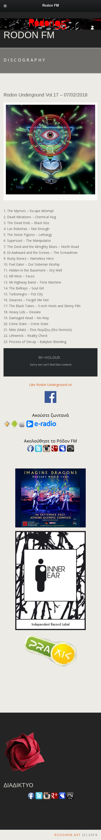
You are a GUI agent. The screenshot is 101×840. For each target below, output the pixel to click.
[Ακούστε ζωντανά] (14, 423)
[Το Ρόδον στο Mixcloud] (70, 448)
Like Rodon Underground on (50, 384)
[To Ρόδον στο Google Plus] (54, 448)
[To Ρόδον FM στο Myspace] (62, 448)
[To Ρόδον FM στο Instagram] (46, 448)
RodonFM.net (67, 835)
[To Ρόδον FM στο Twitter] (38, 448)
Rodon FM (29, 35)
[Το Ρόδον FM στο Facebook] (30, 448)
